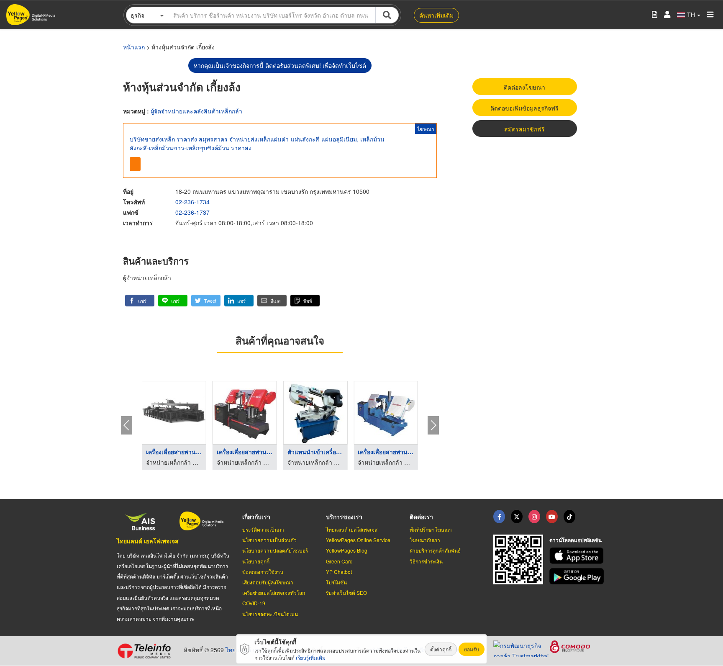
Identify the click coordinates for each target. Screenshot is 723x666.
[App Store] (577, 556)
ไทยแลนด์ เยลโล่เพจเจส (148, 541)
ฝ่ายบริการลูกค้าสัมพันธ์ (435, 550)
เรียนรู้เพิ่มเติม (311, 657)
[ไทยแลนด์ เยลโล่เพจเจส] (517, 516)
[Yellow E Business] (499, 516)
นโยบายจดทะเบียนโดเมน (270, 613)
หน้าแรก (134, 47)
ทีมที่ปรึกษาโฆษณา (431, 529)
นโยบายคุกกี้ (255, 561)
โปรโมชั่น (336, 582)
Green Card (339, 561)
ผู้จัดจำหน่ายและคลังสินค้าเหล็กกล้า (196, 111)
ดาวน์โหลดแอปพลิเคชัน (575, 540)
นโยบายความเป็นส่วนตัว (269, 539)
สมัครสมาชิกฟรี (524, 129)
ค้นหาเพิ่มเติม (436, 15)
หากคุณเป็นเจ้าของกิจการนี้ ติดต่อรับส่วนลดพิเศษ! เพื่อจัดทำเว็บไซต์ (280, 65)
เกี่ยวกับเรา (256, 516)
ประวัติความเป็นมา (263, 529)
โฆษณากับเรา (425, 539)
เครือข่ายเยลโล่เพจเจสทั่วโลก (273, 592)
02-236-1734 (192, 202)
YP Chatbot (339, 571)
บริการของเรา (344, 516)
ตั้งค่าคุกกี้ (440, 649)
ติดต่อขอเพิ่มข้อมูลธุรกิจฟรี (524, 108)
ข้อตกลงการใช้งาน (262, 571)
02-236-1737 (192, 212)
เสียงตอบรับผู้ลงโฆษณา (267, 582)
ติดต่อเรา (421, 516)
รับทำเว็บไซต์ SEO (346, 592)
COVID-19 (253, 603)
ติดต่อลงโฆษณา (524, 87)
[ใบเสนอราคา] (654, 15)
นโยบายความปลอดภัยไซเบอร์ (275, 550)
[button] (139, 300)
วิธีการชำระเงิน (426, 561)
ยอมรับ (471, 649)
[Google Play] (577, 576)
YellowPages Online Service (358, 539)
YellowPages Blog (346, 550)
